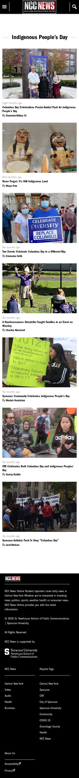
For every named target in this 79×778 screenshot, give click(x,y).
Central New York (14, 683)
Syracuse (45, 690)
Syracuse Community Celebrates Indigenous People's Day (36, 396)
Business (10, 708)
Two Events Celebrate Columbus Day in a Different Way (34, 251)
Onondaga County (50, 726)
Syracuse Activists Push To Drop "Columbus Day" (30, 540)
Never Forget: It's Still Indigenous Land (25, 181)
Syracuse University (50, 708)
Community (46, 714)
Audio (8, 696)
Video (8, 690)
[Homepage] (39, 12)
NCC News (45, 738)
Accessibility (11, 764)
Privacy (8, 770)
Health (8, 702)
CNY (42, 696)
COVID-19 (45, 720)
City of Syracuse (48, 702)
